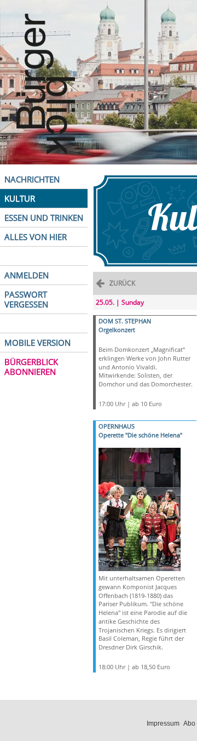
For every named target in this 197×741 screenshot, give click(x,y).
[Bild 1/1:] (140, 509)
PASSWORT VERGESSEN (26, 299)
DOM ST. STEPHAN (125, 321)
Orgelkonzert (117, 330)
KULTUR (19, 198)
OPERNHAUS (117, 426)
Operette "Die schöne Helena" (140, 435)
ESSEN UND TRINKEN (43, 217)
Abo (189, 723)
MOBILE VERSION (37, 342)
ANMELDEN (26, 275)
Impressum (163, 723)
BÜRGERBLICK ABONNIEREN (31, 366)
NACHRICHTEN (32, 179)
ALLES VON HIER (35, 236)
